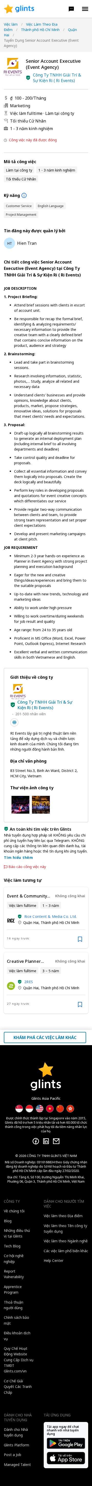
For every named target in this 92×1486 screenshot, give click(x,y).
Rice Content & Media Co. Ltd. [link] (50, 916)
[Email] (56, 1141)
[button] (71, 9)
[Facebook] (36, 1141)
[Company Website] (14, 722)
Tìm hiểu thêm (18, 857)
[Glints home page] (19, 8)
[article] (46, 917)
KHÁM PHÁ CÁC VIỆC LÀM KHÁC (45, 1037)
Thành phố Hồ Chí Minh (40, 29)
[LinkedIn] (46, 1141)
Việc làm (11, 24)
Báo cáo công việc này (27, 867)
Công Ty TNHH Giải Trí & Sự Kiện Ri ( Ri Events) (57, 77)
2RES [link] (28, 981)
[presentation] (19, 8)
